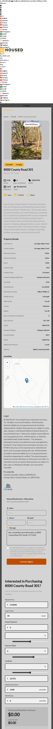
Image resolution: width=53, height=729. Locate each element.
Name (12, 508)
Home (6, 117)
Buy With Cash (5, 56)
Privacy (30, 556)
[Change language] (2, 16)
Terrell (13, 117)
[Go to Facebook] (0, 5)
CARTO (46, 407)
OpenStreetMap (27, 407)
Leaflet (16, 407)
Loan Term (9, 611)
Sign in (7, 47)
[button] (26, 380)
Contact (2, 66)
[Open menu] (0, 102)
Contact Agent (26, 562)
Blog (1, 64)
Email (32, 518)
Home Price (9, 600)
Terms (25, 556)
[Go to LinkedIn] (0, 14)
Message (12, 528)
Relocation (3, 60)
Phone (12, 518)
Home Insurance (11, 685)
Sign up (2, 47)
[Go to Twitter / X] (0, 9)
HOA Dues (9, 696)
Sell (1, 58)
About (2, 62)
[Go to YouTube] (0, 12)
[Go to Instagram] (0, 7)
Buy (1, 54)
